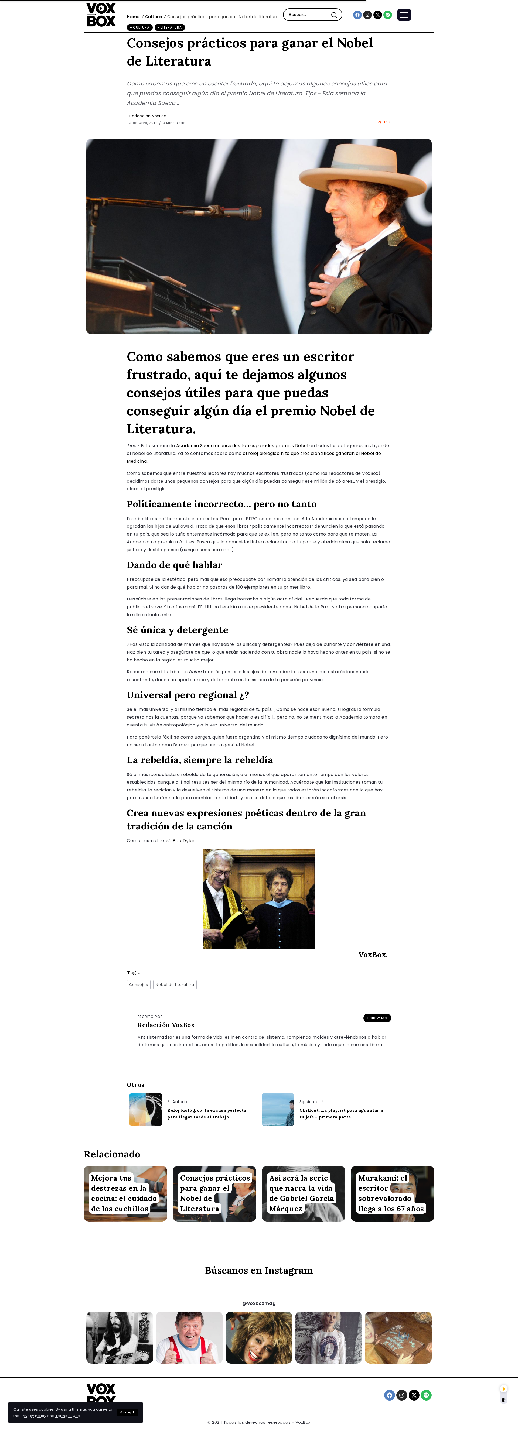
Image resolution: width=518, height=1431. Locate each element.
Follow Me (377, 1017)
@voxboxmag (259, 1303)
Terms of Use (68, 1415)
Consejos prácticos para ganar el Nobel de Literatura (215, 1193)
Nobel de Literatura (175, 984)
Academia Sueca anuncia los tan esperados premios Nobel (242, 445)
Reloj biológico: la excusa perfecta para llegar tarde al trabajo (206, 1113)
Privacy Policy (33, 1415)
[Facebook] (357, 15)
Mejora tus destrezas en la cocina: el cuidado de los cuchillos (124, 1193)
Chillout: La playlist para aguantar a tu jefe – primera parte (341, 1113)
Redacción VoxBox (148, 116)
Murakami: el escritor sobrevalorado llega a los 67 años (391, 1193)
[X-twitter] (377, 15)
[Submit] (336, 14)
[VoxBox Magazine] (101, 14)
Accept (127, 1412)
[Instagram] (367, 15)
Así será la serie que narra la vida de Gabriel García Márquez (301, 1193)
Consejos (138, 984)
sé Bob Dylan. (181, 841)
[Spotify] (387, 15)
